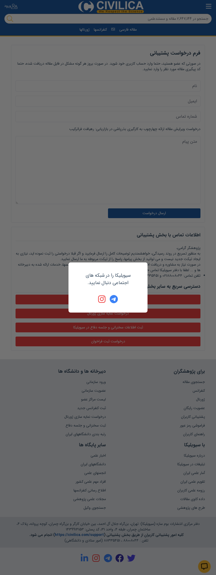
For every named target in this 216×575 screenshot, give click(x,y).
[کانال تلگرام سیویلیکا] (114, 299)
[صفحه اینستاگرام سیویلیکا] (102, 299)
